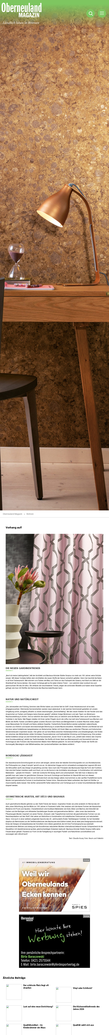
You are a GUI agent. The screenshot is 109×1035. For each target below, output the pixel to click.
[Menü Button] (102, 13)
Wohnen (30, 514)
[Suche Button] (90, 13)
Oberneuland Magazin (12, 514)
